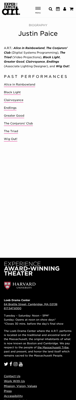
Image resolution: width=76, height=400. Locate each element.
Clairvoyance (13, 100)
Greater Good (14, 115)
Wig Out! (10, 139)
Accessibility (13, 396)
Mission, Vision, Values (20, 386)
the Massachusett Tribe (53, 347)
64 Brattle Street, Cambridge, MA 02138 (30, 304)
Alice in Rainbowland (19, 84)
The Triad (11, 131)
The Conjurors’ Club (18, 123)
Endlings (10, 108)
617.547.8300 (12, 308)
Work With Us (14, 381)
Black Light (12, 92)
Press (8, 391)
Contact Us (12, 376)
